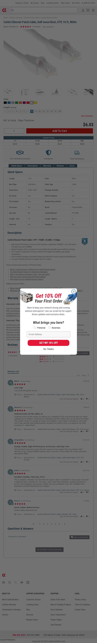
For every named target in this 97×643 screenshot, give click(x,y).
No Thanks (48, 349)
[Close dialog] (73, 291)
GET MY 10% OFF (48, 342)
